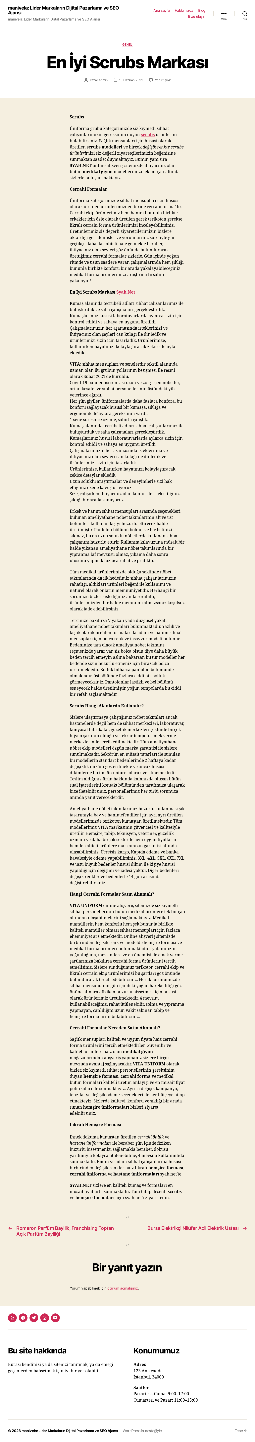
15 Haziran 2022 (131, 80)
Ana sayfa (161, 10)
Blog (201, 10)
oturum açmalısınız (122, 1288)
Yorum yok (163, 80)
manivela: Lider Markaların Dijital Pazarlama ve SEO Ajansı (63, 10)
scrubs (148, 135)
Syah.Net (125, 292)
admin (103, 80)
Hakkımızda (184, 10)
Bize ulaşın (196, 16)
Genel (127, 44)
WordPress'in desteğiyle (142, 1431)
